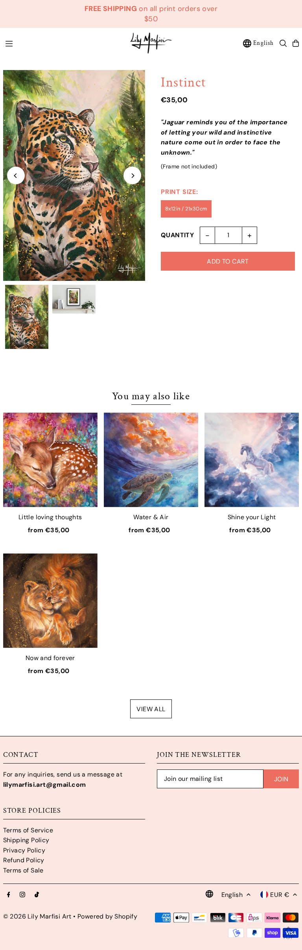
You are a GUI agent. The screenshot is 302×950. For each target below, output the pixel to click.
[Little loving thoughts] (50, 460)
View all (150, 709)
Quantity (177, 235)
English (263, 43)
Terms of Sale (23, 870)
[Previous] (16, 175)
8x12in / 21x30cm (186, 208)
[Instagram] (22, 895)
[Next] (132, 175)
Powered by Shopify (107, 916)
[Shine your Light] (251, 460)
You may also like (151, 396)
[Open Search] (283, 43)
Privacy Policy (24, 850)
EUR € (279, 895)
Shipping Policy (26, 840)
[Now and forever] (50, 600)
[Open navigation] (63, 42)
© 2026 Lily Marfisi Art (37, 916)
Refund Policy (23, 860)
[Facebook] (8, 895)
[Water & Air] (151, 460)
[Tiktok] (37, 895)
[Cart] (296, 43)
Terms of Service (28, 830)
